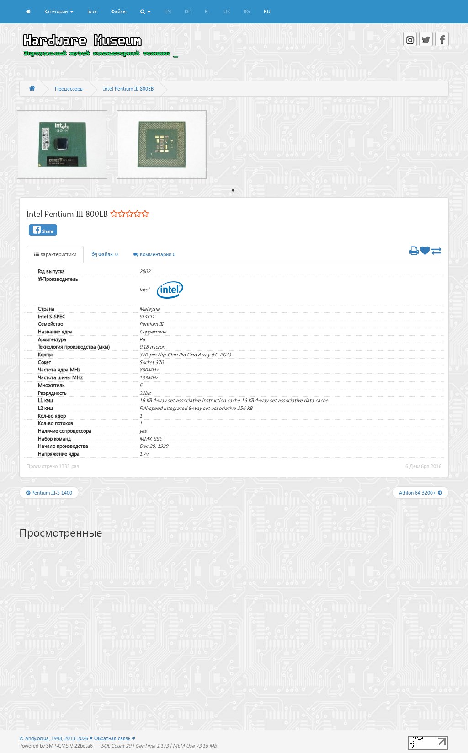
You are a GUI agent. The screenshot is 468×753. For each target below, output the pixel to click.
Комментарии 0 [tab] (157, 254)
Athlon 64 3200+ (418, 492)
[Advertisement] (234, 616)
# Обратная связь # (112, 738)
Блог (92, 11)
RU (267, 11)
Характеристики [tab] (57, 254)
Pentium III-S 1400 (51, 492)
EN (168, 11)
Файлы (119, 11)
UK (226, 11)
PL (207, 11)
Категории (56, 11)
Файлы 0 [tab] (107, 254)
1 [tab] (233, 190)
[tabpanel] (67, 144)
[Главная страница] (32, 88)
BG (247, 11)
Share (47, 231)
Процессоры (69, 88)
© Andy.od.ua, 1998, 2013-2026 (54, 738)
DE (188, 11)
